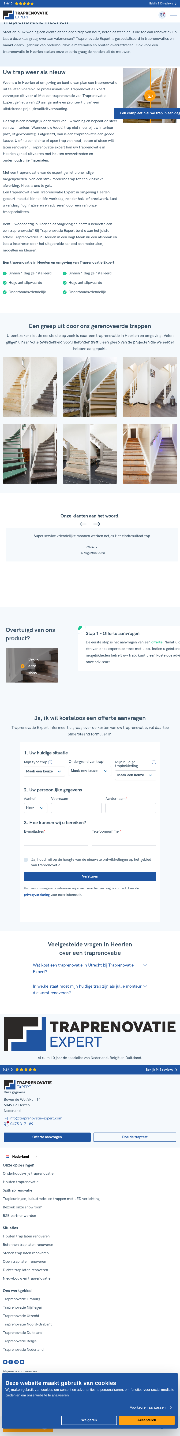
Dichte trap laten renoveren (25, 1270)
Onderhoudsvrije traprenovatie (28, 1173)
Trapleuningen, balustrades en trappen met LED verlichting (51, 1199)
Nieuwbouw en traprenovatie (26, 1278)
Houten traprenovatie (20, 1182)
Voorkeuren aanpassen (148, 1408)
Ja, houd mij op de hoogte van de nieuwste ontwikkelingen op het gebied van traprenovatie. (91, 862)
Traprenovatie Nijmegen (22, 1307)
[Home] (26, 15)
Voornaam (60, 799)
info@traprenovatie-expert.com (35, 1118)
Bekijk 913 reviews (161, 3)
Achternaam (116, 799)
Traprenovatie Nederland (23, 1349)
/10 (8, 3)
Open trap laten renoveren (24, 1261)
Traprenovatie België (20, 1341)
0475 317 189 (21, 1124)
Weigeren (89, 1420)
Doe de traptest (135, 1137)
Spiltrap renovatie (17, 1190)
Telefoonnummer (106, 832)
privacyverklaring (37, 895)
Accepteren (146, 1420)
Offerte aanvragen (47, 1137)
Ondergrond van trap (87, 762)
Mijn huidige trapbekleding (126, 764)
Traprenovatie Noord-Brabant (27, 1324)
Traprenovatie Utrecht (21, 1316)
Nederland (20, 1157)
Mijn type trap (35, 762)
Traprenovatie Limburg (21, 1299)
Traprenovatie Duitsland (22, 1333)
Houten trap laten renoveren (26, 1236)
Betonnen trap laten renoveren (28, 1245)
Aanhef (29, 799)
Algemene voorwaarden (20, 1371)
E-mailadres (34, 832)
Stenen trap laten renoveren (26, 1253)
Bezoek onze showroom (22, 1207)
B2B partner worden (19, 1216)
